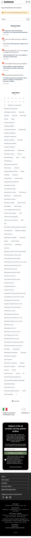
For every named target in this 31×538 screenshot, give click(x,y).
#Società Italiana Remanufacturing (12, 377)
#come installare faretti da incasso (12, 209)
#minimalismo (18, 244)
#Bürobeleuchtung (8, 157)
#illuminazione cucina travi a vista (12, 331)
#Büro (17, 157)
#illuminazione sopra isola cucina (12, 272)
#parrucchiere (21, 366)
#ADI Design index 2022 (10, 112)
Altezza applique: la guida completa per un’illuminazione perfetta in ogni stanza (13, 67)
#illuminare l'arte (17, 195)
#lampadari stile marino (9, 286)
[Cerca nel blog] (28, 19)
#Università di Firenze (9, 387)
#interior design (17, 206)
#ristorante (16, 167)
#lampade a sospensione (10, 136)
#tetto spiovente (8, 359)
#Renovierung (22, 192)
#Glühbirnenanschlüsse (9, 133)
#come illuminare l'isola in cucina (12, 279)
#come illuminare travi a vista (11, 335)
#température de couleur (10, 192)
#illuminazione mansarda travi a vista (13, 317)
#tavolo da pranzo (8, 373)
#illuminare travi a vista (9, 310)
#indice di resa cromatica (10, 213)
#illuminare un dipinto (9, 202)
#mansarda (23, 352)
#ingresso (6, 370)
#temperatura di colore (9, 185)
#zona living (22, 237)
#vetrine (14, 370)
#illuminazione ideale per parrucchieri (13, 345)
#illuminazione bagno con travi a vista (13, 321)
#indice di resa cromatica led (11, 220)
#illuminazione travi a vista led (11, 314)
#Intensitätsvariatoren (9, 150)
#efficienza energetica (20, 230)
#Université (21, 112)
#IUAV (24, 390)
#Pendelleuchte (8, 160)
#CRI (20, 213)
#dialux (22, 171)
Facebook (3, 497)
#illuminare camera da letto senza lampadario (15, 251)
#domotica (6, 248)
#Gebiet (6, 119)
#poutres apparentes (9, 122)
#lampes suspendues (9, 140)
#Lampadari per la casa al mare (11, 300)
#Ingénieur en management (14, 105)
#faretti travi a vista (8, 324)
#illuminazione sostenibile (10, 237)
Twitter (6, 497)
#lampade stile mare (9, 282)
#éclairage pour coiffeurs (10, 143)
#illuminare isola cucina (9, 275)
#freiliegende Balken (9, 126)
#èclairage (6, 174)
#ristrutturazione (19, 178)
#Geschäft (14, 115)
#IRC (22, 220)
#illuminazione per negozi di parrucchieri (13, 342)
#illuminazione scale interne (10, 352)
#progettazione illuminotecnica (11, 181)
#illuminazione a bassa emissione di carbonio (15, 227)
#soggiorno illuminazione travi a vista (13, 303)
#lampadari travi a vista (9, 328)
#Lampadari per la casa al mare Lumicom (14, 296)
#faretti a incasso (22, 202)
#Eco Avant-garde (8, 394)
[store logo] (9, 2)
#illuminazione (7, 167)
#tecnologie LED (8, 230)
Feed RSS (16, 401)
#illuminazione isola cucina (10, 268)
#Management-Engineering (10, 108)
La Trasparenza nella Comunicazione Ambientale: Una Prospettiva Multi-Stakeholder (15, 31)
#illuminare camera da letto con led (12, 265)
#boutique (6, 115)
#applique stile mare (9, 289)
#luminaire (20, 140)
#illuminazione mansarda (10, 356)
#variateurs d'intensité (9, 147)
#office (23, 157)
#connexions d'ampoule (10, 129)
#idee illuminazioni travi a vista (11, 338)
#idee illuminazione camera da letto (12, 255)
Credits (15, 532)
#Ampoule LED (22, 129)
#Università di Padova (9, 383)
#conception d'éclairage (10, 188)
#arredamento (16, 349)
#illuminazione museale (9, 199)
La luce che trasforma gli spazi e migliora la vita (15, 43)
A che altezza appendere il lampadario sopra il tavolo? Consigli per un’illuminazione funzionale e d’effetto (15, 79)
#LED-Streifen (21, 150)
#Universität (23, 115)
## (23, 373)
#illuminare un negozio (9, 366)
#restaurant (15, 174)
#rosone (18, 373)
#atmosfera (7, 349)
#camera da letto (15, 241)
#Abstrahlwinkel (8, 178)
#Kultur (13, 119)
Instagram (10, 497)
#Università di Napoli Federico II (11, 390)
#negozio (22, 363)
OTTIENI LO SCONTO (15, 453)
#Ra (5, 223)
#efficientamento (8, 234)
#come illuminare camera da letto (12, 258)
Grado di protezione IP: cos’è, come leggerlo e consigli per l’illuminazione (15, 55)
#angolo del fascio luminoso (11, 171)
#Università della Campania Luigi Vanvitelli (14, 380)
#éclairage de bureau (9, 154)
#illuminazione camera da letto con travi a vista (15, 262)
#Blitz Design (7, 195)
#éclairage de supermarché (10, 164)
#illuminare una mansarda (10, 363)
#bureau (20, 154)
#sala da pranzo (8, 244)
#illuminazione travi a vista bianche (12, 307)
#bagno (6, 241)
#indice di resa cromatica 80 (11, 216)
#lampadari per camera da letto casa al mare (15, 293)
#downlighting (7, 206)
